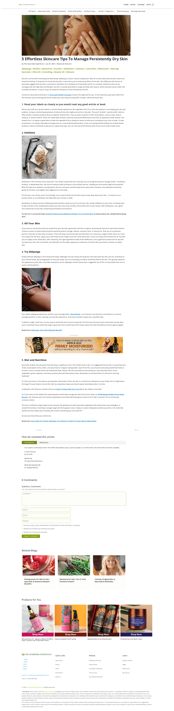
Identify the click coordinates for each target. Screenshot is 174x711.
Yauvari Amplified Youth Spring (32, 639)
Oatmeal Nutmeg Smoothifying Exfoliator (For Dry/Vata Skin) (69, 214)
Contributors (29, 442)
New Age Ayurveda (138, 11)
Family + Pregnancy (106, 11)
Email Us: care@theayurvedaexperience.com (35, 675)
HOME (126, 5)
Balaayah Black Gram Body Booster (67, 639)
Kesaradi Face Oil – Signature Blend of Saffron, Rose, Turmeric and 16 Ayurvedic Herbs (136, 639)
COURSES (140, 5)
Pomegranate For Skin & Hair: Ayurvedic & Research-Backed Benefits (36, 581)
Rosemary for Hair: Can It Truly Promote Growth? (73, 580)
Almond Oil (47, 68)
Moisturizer (103, 68)
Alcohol (36, 68)
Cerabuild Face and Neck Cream (98, 639)
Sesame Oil (59, 72)
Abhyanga (26, 68)
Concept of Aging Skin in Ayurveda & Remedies (105, 580)
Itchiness (80, 68)
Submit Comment (31, 536)
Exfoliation (69, 68)
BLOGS (132, 5)
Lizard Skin (91, 68)
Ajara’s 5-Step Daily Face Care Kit (69, 389)
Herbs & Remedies (75, 11)
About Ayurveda (44, 11)
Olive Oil (36, 72)
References (44, 442)
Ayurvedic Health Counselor (61, 95)
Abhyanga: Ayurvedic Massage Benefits (46, 330)
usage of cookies (49, 691)
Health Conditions (59, 11)
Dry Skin (58, 68)
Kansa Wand (75, 314)
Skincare (70, 72)
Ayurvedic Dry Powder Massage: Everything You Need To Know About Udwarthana (63, 421)
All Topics (32, 11)
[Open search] (153, 4)
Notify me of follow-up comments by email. (39, 529)
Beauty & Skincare (64, 64)
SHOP (148, 5)
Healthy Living (89, 11)
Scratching (47, 72)
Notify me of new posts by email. (35, 532)
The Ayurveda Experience (34, 64)
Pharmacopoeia (123, 11)
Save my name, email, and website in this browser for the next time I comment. (52, 525)
